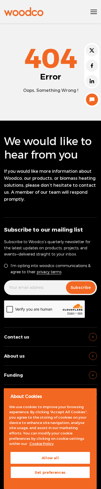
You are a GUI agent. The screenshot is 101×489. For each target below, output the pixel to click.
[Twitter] (92, 50)
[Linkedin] (92, 81)
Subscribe (81, 287)
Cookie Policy (41, 443)
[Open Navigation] (93, 12)
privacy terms (49, 271)
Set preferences (50, 472)
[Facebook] (92, 66)
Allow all (50, 458)
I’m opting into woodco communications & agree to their (50, 268)
